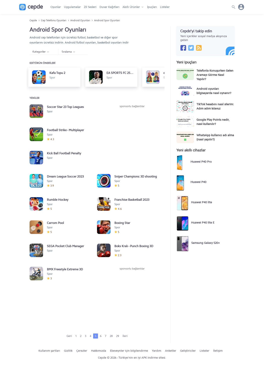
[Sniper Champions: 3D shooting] (105, 181)
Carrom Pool (55, 223)
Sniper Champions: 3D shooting (135, 176)
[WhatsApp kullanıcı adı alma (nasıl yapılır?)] (185, 137)
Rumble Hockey (57, 199)
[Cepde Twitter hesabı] (191, 48)
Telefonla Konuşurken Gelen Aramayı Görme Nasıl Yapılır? (215, 75)
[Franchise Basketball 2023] (105, 204)
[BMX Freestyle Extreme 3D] (38, 273)
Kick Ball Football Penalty (64, 153)
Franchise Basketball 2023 (131, 199)
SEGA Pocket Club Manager (65, 246)
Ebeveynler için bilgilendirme (129, 350)
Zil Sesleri (90, 7)
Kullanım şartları (49, 350)
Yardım (156, 350)
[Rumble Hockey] (38, 204)
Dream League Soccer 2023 (65, 176)
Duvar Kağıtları (109, 7)
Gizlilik (68, 350)
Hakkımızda (98, 350)
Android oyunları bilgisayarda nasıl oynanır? (214, 91)
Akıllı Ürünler (131, 7)
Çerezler (81, 350)
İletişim (218, 350)
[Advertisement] (132, 137)
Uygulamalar (72, 7)
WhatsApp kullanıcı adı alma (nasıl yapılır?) (215, 137)
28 (111, 336)
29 (117, 336)
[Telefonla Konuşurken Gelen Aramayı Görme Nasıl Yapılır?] (185, 74)
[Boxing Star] (105, 227)
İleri (125, 336)
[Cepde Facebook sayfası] (183, 48)
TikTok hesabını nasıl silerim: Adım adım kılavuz (215, 106)
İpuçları (152, 7)
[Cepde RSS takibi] (199, 48)
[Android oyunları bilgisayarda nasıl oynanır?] (185, 91)
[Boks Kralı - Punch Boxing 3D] (105, 250)
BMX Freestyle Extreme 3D (65, 269)
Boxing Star (122, 223)
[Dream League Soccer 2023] (38, 181)
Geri (69, 336)
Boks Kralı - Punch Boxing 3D (133, 246)
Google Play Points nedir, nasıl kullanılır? (213, 122)
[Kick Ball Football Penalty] (38, 157)
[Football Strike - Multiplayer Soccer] (38, 134)
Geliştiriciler (188, 350)
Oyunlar (55, 7)
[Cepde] (31, 7)
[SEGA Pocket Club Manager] (38, 250)
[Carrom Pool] (38, 227)
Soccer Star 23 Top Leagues (65, 107)
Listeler (165, 7)
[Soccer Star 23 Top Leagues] (38, 111)
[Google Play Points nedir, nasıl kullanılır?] (185, 122)
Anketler (170, 350)
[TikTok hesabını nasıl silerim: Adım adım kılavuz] (185, 106)
